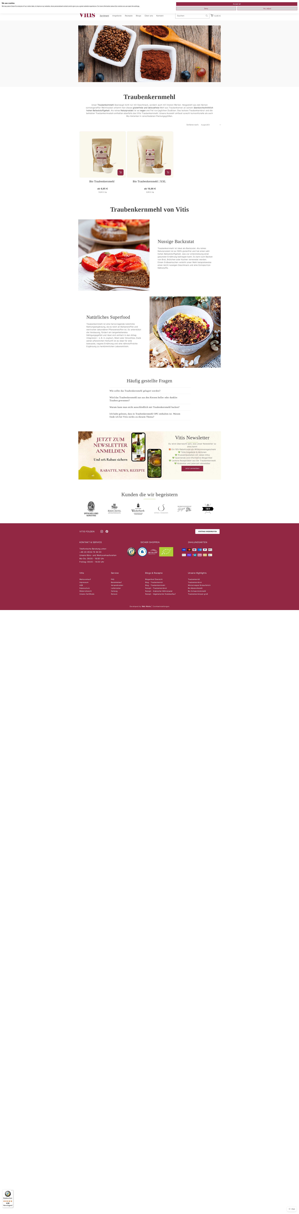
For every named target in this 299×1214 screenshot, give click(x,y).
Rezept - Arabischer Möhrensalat (159, 591)
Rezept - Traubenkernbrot (156, 588)
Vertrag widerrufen (207, 531)
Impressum (83, 582)
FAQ (112, 579)
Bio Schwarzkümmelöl (197, 591)
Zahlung (114, 591)
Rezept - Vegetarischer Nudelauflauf (160, 594)
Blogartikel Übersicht (154, 579)
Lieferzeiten (116, 588)
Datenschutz (84, 588)
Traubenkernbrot (195, 582)
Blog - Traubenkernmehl (155, 585)
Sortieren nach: (193, 125)
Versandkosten (117, 585)
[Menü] (11, 1191)
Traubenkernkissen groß (198, 594)
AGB (81, 585)
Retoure (114, 594)
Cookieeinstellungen (161, 606)
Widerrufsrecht (85, 591)
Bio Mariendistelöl (195, 588)
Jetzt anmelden (192, 468)
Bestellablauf (116, 582)
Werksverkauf (85, 579)
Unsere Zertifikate (86, 594)
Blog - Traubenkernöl (154, 582)
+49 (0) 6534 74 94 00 (90, 552)
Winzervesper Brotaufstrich (199, 585)
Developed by (140, 606)
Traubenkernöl (194, 579)
